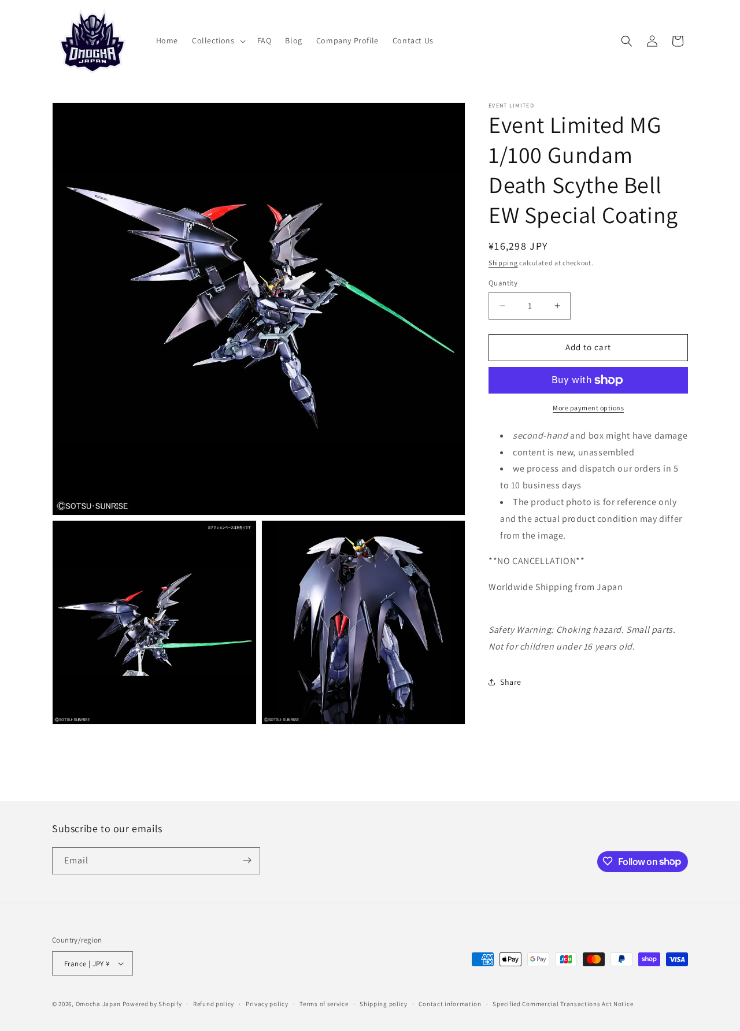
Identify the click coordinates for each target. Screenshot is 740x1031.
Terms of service (323, 1004)
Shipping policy (384, 1004)
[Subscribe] (247, 860)
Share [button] (510, 682)
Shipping (503, 262)
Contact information (450, 1004)
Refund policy (213, 1004)
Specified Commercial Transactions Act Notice (563, 1004)
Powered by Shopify (152, 1004)
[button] (217, 40)
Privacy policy (267, 1004)
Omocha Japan (98, 1004)
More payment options (588, 407)
